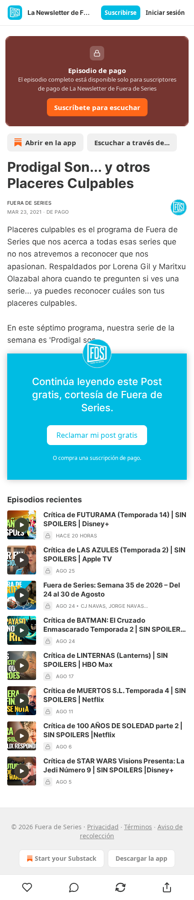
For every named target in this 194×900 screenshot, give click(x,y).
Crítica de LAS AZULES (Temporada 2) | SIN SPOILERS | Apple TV (114, 554)
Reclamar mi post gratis (97, 435)
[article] (97, 525)
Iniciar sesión (165, 13)
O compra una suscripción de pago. (97, 458)
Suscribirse (121, 13)
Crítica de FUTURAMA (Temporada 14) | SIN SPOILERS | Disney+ (114, 519)
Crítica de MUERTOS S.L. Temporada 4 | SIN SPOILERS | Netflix (114, 695)
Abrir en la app (50, 142)
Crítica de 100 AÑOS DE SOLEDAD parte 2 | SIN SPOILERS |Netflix (113, 730)
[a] (21, 525)
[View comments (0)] (74, 887)
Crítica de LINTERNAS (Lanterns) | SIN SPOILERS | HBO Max (105, 660)
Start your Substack (66, 858)
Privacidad (103, 826)
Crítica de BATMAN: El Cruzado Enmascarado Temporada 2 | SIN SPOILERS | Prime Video (114, 625)
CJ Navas (93, 606)
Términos (138, 826)
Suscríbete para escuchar (97, 107)
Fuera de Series (29, 203)
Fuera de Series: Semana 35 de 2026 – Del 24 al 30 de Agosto (111, 589)
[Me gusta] (27, 887)
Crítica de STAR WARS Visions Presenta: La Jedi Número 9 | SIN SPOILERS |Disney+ (114, 765)
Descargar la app (141, 858)
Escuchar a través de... (132, 142)
